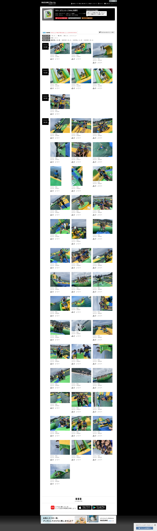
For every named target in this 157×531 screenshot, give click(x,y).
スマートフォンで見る (92, 10)
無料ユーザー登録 (77, 3)
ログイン (101, 3)
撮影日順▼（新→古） (67, 40)
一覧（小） (53, 35)
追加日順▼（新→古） (89, 40)
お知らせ (108, 3)
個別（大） (66, 35)
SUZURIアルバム (48, 3)
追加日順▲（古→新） (78, 40)
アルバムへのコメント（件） (106, 32)
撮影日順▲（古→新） (56, 40)
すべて (56, 37)
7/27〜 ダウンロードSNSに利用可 (66, 10)
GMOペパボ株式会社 (114, 4)
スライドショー (73, 35)
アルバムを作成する (145, 528)
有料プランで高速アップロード (90, 3)
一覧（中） (59, 35)
